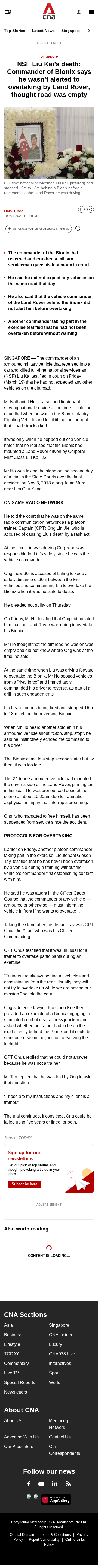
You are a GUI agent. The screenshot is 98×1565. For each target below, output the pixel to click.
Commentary (16, 1363)
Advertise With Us (21, 1437)
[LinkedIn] (54, 1484)
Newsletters (15, 1392)
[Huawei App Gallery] (56, 1499)
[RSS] (68, 1484)
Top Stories (14, 30)
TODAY (11, 1354)
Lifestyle (12, 1344)
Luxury (55, 1344)
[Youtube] (41, 1484)
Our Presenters (18, 1446)
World (54, 1382)
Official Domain (22, 1535)
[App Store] (36, 1498)
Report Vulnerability (44, 1539)
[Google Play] (29, 1498)
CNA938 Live (62, 1354)
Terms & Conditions (55, 1535)
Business (13, 1334)
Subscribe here (24, 1184)
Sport (54, 1373)
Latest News (43, 30)
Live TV (11, 1373)
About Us (13, 1420)
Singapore (70, 30)
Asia (8, 1325)
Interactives (60, 1363)
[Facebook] (28, 1484)
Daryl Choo (13, 211)
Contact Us (60, 1437)
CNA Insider (60, 1334)
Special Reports (19, 1382)
